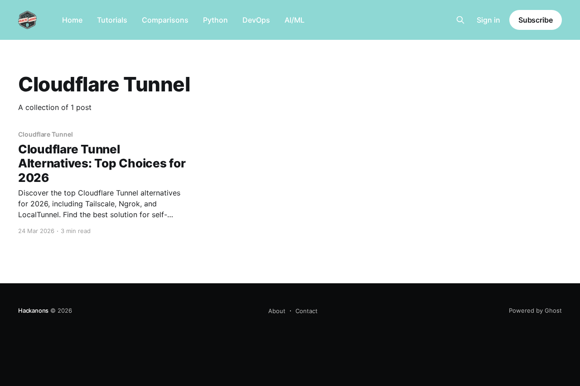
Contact (306, 311)
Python (215, 19)
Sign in (488, 19)
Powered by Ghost (535, 310)
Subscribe (535, 19)
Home (72, 19)
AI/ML (294, 19)
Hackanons (33, 310)
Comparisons (165, 19)
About (276, 311)
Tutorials (112, 19)
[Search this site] (460, 20)
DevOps (256, 19)
